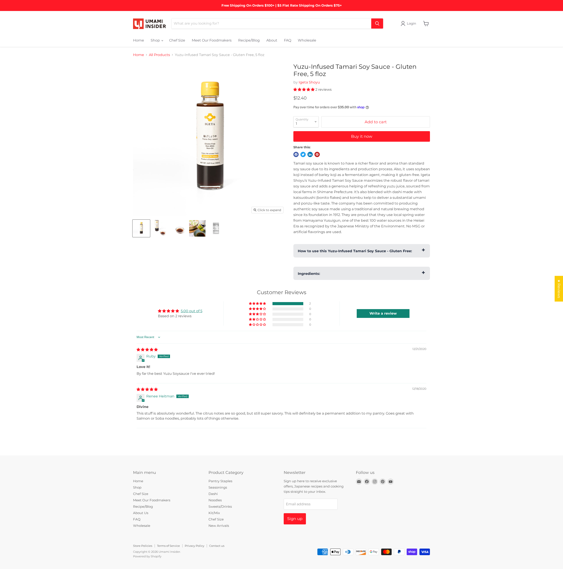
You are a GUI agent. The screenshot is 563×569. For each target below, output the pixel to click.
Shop (156, 40)
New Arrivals (218, 526)
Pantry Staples (220, 481)
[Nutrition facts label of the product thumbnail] (216, 228)
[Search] (377, 23)
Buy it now (361, 136)
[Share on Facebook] (296, 154)
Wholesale (307, 40)
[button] (304, 89)
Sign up (294, 518)
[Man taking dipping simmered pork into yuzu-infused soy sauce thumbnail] (197, 228)
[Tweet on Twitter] (303, 154)
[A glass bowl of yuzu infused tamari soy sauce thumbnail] (178, 228)
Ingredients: (309, 274)
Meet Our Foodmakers (212, 40)
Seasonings (217, 487)
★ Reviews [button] (559, 288)
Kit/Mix (214, 513)
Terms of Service (168, 545)
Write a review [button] (383, 313)
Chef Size (177, 40)
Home (138, 40)
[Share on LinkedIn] (310, 154)
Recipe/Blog (249, 40)
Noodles (215, 500)
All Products (159, 55)
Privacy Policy (194, 545)
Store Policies (142, 545)
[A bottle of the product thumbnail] (141, 228)
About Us (140, 513)
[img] (147, 350)
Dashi (213, 494)
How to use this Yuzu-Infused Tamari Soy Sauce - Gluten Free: (355, 251)
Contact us (216, 545)
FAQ (287, 40)
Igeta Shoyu (309, 82)
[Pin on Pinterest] (317, 154)
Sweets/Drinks (220, 506)
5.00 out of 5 (191, 311)
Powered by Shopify (147, 556)
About (271, 40)
